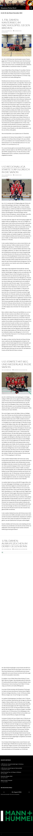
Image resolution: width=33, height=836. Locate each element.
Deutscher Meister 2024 (6, 776)
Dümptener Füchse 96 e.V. (8, 8)
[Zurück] (4, 792)
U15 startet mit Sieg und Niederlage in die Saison (16, 364)
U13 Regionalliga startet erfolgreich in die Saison (16, 169)
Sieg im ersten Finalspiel (6, 780)
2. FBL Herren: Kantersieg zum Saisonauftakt (11, 768)
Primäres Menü (31, 8)
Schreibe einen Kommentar (20, 369)
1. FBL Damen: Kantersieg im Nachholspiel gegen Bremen (16, 23)
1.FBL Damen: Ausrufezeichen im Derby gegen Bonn (14, 543)
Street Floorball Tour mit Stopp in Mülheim (11, 772)
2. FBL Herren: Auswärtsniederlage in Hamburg (12, 764)
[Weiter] (29, 792)
